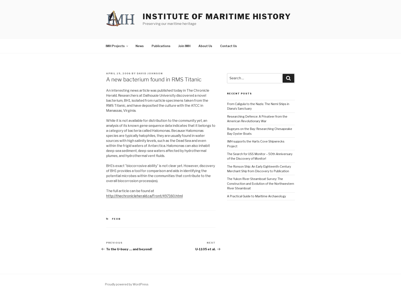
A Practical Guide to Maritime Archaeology (256, 196)
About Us (205, 46)
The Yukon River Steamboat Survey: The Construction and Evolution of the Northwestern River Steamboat (260, 183)
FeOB (116, 218)
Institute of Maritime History (217, 16)
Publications (161, 46)
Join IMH (184, 46)
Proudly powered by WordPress (126, 284)
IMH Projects (115, 46)
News (140, 46)
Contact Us (228, 46)
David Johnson (150, 73)
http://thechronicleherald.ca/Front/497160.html (144, 196)
